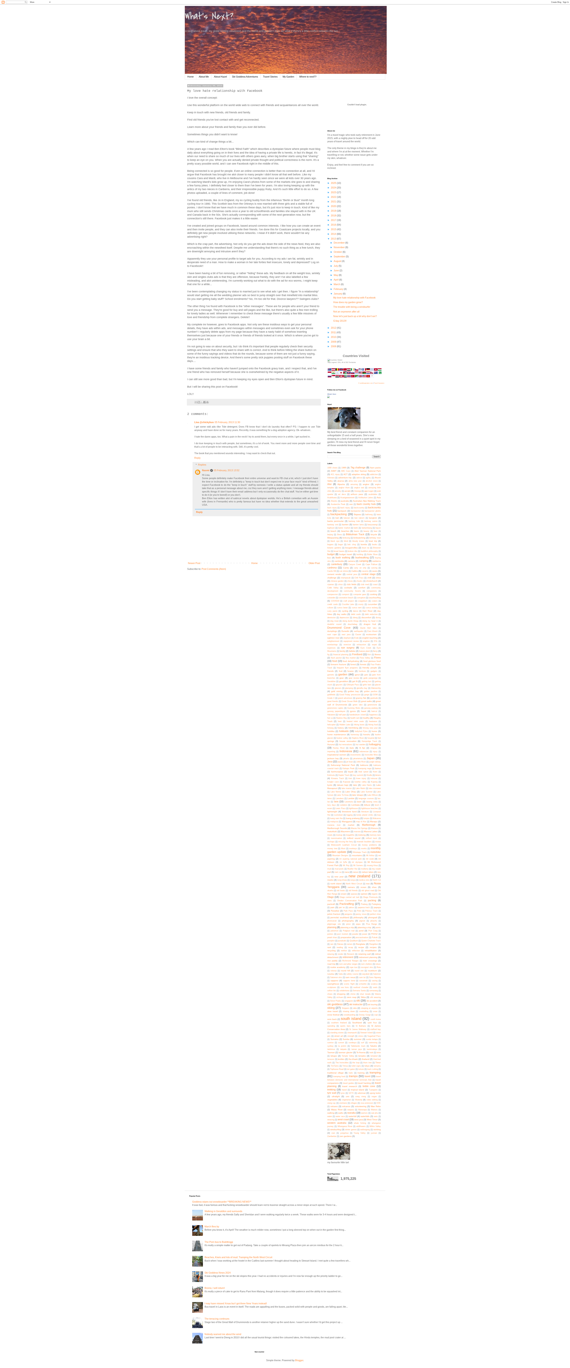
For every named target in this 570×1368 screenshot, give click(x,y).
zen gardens (346, 1136)
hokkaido (344, 731)
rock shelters (366, 964)
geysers (339, 685)
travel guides (348, 1083)
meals (329, 835)
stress (361, 1036)
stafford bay (375, 1029)
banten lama (358, 524)
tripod (344, 1090)
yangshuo (344, 1133)
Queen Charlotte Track (371, 941)
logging (349, 815)
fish (369, 654)
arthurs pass (357, 494)
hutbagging (375, 744)
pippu (358, 924)
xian (333, 1133)
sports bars (345, 1026)
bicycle (374, 534)
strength (350, 1036)
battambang (367, 528)
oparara (354, 894)
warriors (364, 1113)
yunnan (374, 1133)
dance (355, 611)
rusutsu (330, 974)
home (374, 731)
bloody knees (358, 541)
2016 (334, 224)
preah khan (332, 937)
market (351, 825)
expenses (331, 648)
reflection (356, 951)
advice (359, 478)
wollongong (365, 1129)
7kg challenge (358, 467)
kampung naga (364, 768)
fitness (378, 654)
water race (340, 1116)
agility (368, 478)
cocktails (348, 587)
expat (374, 644)
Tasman (331, 1052)
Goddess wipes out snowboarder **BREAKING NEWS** (221, 1201)
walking (330, 1113)
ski (358, 1000)
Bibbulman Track (355, 534)
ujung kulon (375, 1093)
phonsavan (332, 921)
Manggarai (347, 821)
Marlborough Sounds (337, 828)
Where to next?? (307, 76)
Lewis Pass (340, 808)
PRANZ (374, 934)
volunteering (360, 1106)
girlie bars (367, 685)
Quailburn (354, 941)
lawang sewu (371, 802)
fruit (340, 671)
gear (341, 678)
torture (361, 1069)
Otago (330, 897)
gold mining (337, 691)
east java (346, 634)
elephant (347, 638)
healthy (366, 718)
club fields (351, 584)
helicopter (331, 725)
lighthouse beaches (369, 808)
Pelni (359, 911)
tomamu (377, 1066)
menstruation (336, 838)
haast (363, 711)
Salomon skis (336, 977)
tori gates (351, 1069)
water (329, 1116)
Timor (378, 1062)
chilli (369, 577)
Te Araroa (360, 1052)
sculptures (331, 987)
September (340, 256)
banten (345, 524)
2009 (334, 342)
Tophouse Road (336, 1069)
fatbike (352, 651)
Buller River (372, 554)
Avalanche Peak (338, 504)
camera (351, 561)
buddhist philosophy (369, 551)
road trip (331, 964)
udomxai (362, 1093)
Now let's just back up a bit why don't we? (355, 316)
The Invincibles (342, 1062)
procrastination (362, 937)
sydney (330, 1046)
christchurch (371, 581)
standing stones (337, 1032)
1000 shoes (332, 468)
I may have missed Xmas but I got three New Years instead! (236, 1303)
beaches (345, 531)
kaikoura (364, 765)
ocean (363, 887)
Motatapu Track (360, 852)
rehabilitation (371, 950)
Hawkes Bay (341, 718)
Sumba (346, 1039)
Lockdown (338, 815)
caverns (365, 571)
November (339, 247)
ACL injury (335, 474)
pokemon (334, 931)
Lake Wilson (372, 795)
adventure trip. (345, 477)
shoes (329, 994)
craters (375, 601)
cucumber (372, 604)
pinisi (348, 924)
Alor (329, 484)
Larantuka (349, 802)
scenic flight (349, 984)
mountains (357, 855)
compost (345, 594)
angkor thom (344, 487)
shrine (353, 994)
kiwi (350, 778)
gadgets (373, 671)
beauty (366, 531)
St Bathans (361, 1026)
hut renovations (345, 744)
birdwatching (359, 538)
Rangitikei (373, 944)
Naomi (205, 470)
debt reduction (371, 614)
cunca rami (357, 607)
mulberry (364, 869)
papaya (377, 907)
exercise (347, 644)
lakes (329, 798)
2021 (334, 201)
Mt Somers (358, 865)
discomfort (366, 617)
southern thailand (339, 1023)
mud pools (339, 869)
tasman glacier (345, 1052)
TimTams (335, 1066)
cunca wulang (372, 607)
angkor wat (359, 487)
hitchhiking (353, 728)
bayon (378, 528)
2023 (334, 192)
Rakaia (340, 944)
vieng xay (331, 1103)
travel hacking (364, 1083)
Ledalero (343, 805)
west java (358, 1119)
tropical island (357, 1090)
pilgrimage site (334, 924)
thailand (365, 1059)
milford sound (353, 838)
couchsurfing (375, 597)
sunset (341, 1042)
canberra (376, 561)
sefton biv (331, 990)
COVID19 (335, 601)
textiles (341, 1059)
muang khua (372, 865)
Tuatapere (373, 1090)
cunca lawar (342, 607)
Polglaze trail (348, 931)
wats (376, 1116)
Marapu (373, 821)
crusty (361, 604)
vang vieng (360, 1096)
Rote (379, 967)
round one (359, 971)
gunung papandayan (336, 711)
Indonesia (345, 751)
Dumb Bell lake (368, 628)
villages (353, 1103)
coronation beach (346, 598)
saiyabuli (365, 974)
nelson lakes (367, 872)
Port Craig (372, 931)
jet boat (349, 762)
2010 (334, 337)
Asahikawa (332, 497)
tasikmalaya (372, 1049)
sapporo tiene (349, 981)
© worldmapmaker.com (365, 383)
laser (359, 801)
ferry (375, 651)
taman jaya (357, 1049)
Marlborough (368, 825)
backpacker (356, 511)
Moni (343, 848)
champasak (346, 578)
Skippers (345, 1008)
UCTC (351, 1093)
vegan (374, 1096)
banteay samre (370, 521)
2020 (334, 206)
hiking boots (359, 725)
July (336, 266)
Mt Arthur (370, 855)
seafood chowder (360, 987)
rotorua (334, 971)
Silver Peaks (335, 1001)
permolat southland (339, 917)
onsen (344, 894)
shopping (341, 994)
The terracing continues (217, 1319)
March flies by (212, 1226)
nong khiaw (342, 880)
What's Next (331, 394)
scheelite (362, 984)
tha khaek (353, 1059)
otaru (329, 900)
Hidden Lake (344, 725)
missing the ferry (345, 842)
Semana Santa (359, 990)
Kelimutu (331, 775)
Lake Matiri (360, 788)
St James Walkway (357, 1029)
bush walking (343, 557)
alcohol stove (371, 481)
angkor (366, 484)
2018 (334, 215)
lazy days (331, 805)
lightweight (332, 811)
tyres (343, 1093)
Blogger (299, 1360)
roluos (378, 964)
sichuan (339, 997)
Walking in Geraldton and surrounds (223, 1211)
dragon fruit (370, 624)
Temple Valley (348, 1056)
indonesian (364, 751)
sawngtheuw (333, 984)
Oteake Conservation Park (349, 900)
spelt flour (372, 1023)
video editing (372, 1100)
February (339, 289)
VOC (379, 1103)
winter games (351, 1129)
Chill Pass (359, 578)
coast (375, 584)
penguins (348, 914)
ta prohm (342, 1046)
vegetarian (346, 1100)
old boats (341, 890)
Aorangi (357, 491)
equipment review (351, 641)
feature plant (364, 651)
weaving (330, 1120)
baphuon (331, 528)
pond (361, 930)
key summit (358, 775)
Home (190, 76)
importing (331, 751)
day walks (341, 614)
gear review (354, 678)
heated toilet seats (355, 721)
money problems (369, 845)
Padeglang (376, 904)
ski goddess (335, 1004)
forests (363, 664)
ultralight (336, 1096)
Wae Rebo (376, 1106)
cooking (373, 594)
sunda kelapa (372, 1039)
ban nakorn (359, 518)
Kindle (369, 775)
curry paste (332, 611)
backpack (342, 511)
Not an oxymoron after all (346, 311)
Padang (364, 904)
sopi (376, 1015)
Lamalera (339, 798)
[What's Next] (328, 397)
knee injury (361, 778)
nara (347, 872)
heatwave (373, 721)
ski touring (372, 1004)
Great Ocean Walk (350, 701)
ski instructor (355, 1004)
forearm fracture (338, 664)
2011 (334, 332)
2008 (334, 346)
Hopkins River (358, 738)
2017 (334, 220)
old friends (353, 890)
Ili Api (362, 748)
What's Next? (209, 16)
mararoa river (334, 825)
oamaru (351, 887)
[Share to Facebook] (204, 402)
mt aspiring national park (350, 859)
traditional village (335, 1073)
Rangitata (360, 944)
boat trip (373, 541)
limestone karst (349, 811)
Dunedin (345, 631)
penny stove (361, 914)
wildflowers (361, 1126)
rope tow (353, 967)
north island (336, 883)
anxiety (338, 491)
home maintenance (336, 734)
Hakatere (331, 715)
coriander (331, 598)
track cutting (372, 1069)
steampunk (352, 1032)
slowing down (349, 1011)
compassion (332, 594)
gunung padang (371, 708)
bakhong (369, 514)
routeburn (372, 970)
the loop (355, 1062)
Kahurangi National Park (343, 765)
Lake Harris (367, 785)
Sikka (363, 997)
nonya (353, 880)
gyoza (353, 711)
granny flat (361, 698)
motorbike (375, 852)
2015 (334, 229)
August (338, 261)
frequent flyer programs (347, 668)
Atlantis (334, 501)
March (337, 284)
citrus (340, 584)
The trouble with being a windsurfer (351, 307)
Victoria (358, 1099)
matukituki (332, 831)
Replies (202, 464)
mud (329, 869)
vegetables (332, 1099)
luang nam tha (336, 818)
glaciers (338, 688)
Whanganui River (345, 1126)
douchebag (352, 624)
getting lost (366, 681)
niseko (330, 880)
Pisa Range (371, 924)
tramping (375, 1072)
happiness (373, 715)
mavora (357, 831)
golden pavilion (370, 691)
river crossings (370, 960)
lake (355, 785)
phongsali (372, 917)
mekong (362, 835)
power (364, 934)
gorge (366, 695)
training (361, 1073)
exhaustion (361, 644)
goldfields (331, 695)
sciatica (374, 984)
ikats (352, 748)
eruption (366, 641)
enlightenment (333, 641)
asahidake (372, 494)
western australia (336, 1123)
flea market (351, 658)
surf (362, 1042)
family (342, 651)
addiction (374, 474)
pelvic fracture (334, 914)
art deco (342, 494)
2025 (334, 183)
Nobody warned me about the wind (223, 1334)
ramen (349, 944)
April (336, 279)
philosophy (358, 917)
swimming (373, 1042)
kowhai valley (361, 782)
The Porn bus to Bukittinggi (219, 1242)
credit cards (332, 604)
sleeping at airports (369, 1008)
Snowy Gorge (365, 1015)
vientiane (343, 1103)
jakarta (346, 758)
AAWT (334, 471)
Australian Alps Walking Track (367, 501)
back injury (332, 508)
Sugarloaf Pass (374, 1036)
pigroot (362, 921)
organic (375, 894)
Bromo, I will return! (215, 1288)
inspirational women (336, 754)
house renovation (348, 741)
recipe (361, 947)
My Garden (288, 76)
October (338, 252)
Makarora (377, 818)
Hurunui (331, 744)
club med (365, 584)
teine (379, 1052)
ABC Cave (345, 471)
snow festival (333, 1015)
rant (329, 947)
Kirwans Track (337, 778)
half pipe (342, 715)
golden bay (353, 691)
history (341, 728)
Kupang (374, 782)
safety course (352, 974)
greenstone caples (335, 708)
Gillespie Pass (352, 685)
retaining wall (364, 954)
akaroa (340, 481)
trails (351, 1073)
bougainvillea (351, 547)
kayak (350, 771)
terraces (330, 1059)
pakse (351, 907)
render (340, 954)
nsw (368, 883)
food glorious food (372, 661)
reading (340, 947)
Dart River (367, 611)
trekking (331, 1089)
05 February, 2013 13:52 (226, 470)
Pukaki (375, 937)
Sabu (340, 974)
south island (351, 1018)
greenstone (372, 705)
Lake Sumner (367, 792)
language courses (366, 798)
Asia (379, 497)
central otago (368, 574)
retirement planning (368, 957)
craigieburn (362, 601)
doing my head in (370, 621)
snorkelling (363, 1011)
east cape (332, 634)
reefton (344, 951)
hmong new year (370, 728)
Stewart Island (366, 1032)
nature (355, 872)
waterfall (352, 1116)
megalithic (350, 835)
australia (345, 501)
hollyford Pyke (361, 731)
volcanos (346, 1106)
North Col (377, 880)
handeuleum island (357, 715)
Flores (377, 657)
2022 (334, 197)
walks (340, 1113)
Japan (371, 758)
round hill (345, 970)
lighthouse (353, 808)
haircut (374, 711)
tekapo (334, 1056)
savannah (363, 981)
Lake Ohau (350, 791)
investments (355, 755)
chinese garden (337, 581)
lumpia (366, 818)
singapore (349, 1001)
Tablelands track (358, 1046)
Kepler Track (343, 775)
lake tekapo (357, 795)
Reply (197, 458)
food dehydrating (351, 661)
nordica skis (364, 880)
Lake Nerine (336, 792)
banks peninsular (335, 521)
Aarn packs (375, 467)
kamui (378, 768)
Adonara (330, 478)
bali (337, 518)
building (360, 554)
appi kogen (369, 491)
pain (332, 907)
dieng (355, 617)
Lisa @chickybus (204, 422)
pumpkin (331, 941)
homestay (355, 734)
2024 (334, 187)
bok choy (351, 544)
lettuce (367, 805)
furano (350, 671)
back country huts (366, 504)
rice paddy (332, 960)
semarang (373, 990)
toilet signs (356, 1066)
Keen (375, 772)
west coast (343, 1119)
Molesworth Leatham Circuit (344, 845)
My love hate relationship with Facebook (354, 297)
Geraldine (331, 681)
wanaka (351, 1113)
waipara (350, 1110)
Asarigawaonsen (347, 497)
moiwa (378, 842)
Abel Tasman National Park (367, 471)
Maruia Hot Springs (359, 828)
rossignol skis (367, 967)
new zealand (359, 876)
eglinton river (333, 638)
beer (375, 531)
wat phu (374, 1113)
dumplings (332, 631)
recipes (373, 947)
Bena (339, 534)
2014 (334, 234)
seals (375, 987)
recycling (331, 950)
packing (372, 900)
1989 (343, 467)
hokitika (330, 731)
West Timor (372, 1119)
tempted (373, 1056)
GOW (375, 695)
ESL (376, 641)
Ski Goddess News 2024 (218, 1272)
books (374, 544)
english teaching (369, 638)
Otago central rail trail (349, 897)
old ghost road (367, 890)
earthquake (358, 631)
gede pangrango (370, 678)
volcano (334, 1106)
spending (331, 1026)
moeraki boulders (364, 842)
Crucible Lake (348, 604)
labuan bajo (343, 785)
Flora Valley (365, 658)
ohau (374, 887)
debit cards (356, 614)
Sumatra (334, 1039)
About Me (204, 76)
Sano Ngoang (375, 977)
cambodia (339, 561)
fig (328, 654)
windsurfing (335, 1129)
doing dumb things (350, 621)
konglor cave (333, 782)
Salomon (377, 974)
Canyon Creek (355, 564)
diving (378, 617)
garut (357, 674)
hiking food (373, 725)
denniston (331, 617)
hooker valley (342, 738)
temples (362, 1056)
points (378, 927)
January (338, 293)
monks (364, 848)
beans (356, 531)
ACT (345, 474)
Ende (356, 638)
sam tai (362, 977)
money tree (332, 848)
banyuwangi (373, 524)
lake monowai (375, 788)
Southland (357, 1022)
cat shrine (343, 571)
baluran (347, 518)
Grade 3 (330, 698)
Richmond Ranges (350, 961)
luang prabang (353, 818)
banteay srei (332, 524)
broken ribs (352, 551)
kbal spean (363, 772)
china (378, 577)
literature (365, 812)
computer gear (359, 594)
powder (355, 934)
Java (329, 761)
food (334, 661)
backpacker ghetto (373, 511)
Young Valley (360, 1133)
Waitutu (374, 1110)
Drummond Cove (339, 627)
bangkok (373, 518)
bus (329, 557)
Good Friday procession (349, 695)
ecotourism (371, 634)
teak (371, 1052)
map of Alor (361, 821)
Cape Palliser (371, 564)
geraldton (343, 681)
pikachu (373, 921)
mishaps (331, 842)
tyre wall (331, 1093)
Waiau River (337, 1109)
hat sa (330, 718)
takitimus (331, 1049)
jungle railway (375, 762)
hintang (330, 728)
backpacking (338, 514)
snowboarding (349, 1015)
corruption (361, 598)
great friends (332, 701)
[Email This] (196, 402)
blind (346, 541)
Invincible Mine (371, 755)
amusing (354, 484)
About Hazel (220, 76)
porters (330, 934)
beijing (330, 534)
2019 (334, 211)
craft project (348, 601)
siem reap (351, 997)
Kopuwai (346, 782)
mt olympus (357, 862)
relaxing (330, 954)
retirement (348, 957)
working (377, 1129)
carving (374, 568)
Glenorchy (376, 688)
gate (366, 675)
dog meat (334, 621)
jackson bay (333, 758)
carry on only (360, 568)
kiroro (378, 775)
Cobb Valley (333, 588)
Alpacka (341, 484)
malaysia (334, 821)
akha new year (355, 481)
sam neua (350, 977)
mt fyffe (343, 862)
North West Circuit (354, 884)
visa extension (367, 1103)
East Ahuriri (372, 631)
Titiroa (345, 1066)
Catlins (355, 571)
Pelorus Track (371, 911)
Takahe (373, 1046)
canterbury (336, 564)
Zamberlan (331, 1136)
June (336, 270)
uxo (347, 1096)
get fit (355, 681)
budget (331, 554)
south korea (375, 1019)
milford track (371, 838)
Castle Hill (331, 571)
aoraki (347, 491)
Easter (358, 634)
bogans (330, 544)
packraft (331, 904)
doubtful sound (334, 624)
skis (355, 1008)
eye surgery (347, 647)
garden (342, 674)
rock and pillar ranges (348, 964)
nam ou (338, 872)
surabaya (352, 1042)
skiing (331, 1007)
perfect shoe (375, 914)
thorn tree (367, 1062)
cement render (334, 574)
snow (375, 1011)
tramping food (339, 1076)
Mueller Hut (352, 869)
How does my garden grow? (348, 302)
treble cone (369, 1086)
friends (330, 671)
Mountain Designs (340, 855)
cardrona (332, 567)
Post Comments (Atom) (214, 569)
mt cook (370, 859)
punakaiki (342, 941)
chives (350, 581)
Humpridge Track (369, 741)
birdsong (346, 538)
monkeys (353, 848)
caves (374, 571)
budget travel (345, 554)
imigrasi (373, 748)
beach (333, 531)
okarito (330, 890)
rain (331, 944)
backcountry (359, 508)
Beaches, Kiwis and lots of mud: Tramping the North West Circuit (238, 1257)
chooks (359, 581)
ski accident (371, 1001)
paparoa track (364, 907)
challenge (331, 577)
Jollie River (361, 762)
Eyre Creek (366, 648)
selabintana (344, 990)
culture (330, 607)
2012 (334, 328)
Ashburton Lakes (365, 497)
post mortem (342, 934)
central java (351, 574)
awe (351, 504)
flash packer (336, 658)
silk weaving (375, 997)
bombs (364, 544)
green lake (357, 705)
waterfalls (365, 1116)
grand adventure (345, 698)
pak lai (342, 907)
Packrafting (346, 903)
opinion (364, 894)
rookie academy (337, 967)
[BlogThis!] (198, 402)
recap (350, 947)
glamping (349, 688)
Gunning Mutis (353, 708)
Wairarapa (362, 1110)
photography (348, 921)
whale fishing (360, 1123)
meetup (339, 835)
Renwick (350, 954)
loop (379, 815)
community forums (352, 591)
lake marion (347, 788)
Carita (346, 568)
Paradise (335, 911)
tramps (353, 1076)
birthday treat (375, 538)
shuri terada (365, 994)
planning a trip (347, 927)
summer (358, 1039)
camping (363, 561)
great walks (366, 701)
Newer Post (194, 563)
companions (371, 591)
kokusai (374, 778)
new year (339, 876)
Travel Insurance (379, 383)
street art (338, 1036)
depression (344, 617)
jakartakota (358, 758)
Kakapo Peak (348, 768)
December (339, 242)
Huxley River (339, 748)
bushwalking (362, 557)
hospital (371, 738)
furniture (362, 671)
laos (336, 801)
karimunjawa (337, 771)
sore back (332, 1019)
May (336, 275)
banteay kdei (354, 521)
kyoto (329, 785)
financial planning (340, 654)
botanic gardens (334, 548)
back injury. (345, 508)
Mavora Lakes (370, 831)
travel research (349, 1086)
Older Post (314, 563)
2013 (334, 238)
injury (375, 751)
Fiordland (357, 654)
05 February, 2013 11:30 (227, 422)
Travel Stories (270, 76)
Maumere (345, 831)
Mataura (374, 828)
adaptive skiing (359, 474)
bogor (340, 544)
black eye (335, 541)
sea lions (345, 987)
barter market (344, 528)
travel (367, 1076)
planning (332, 927)
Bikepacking (333, 538)
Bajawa (357, 514)
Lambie (350, 798)
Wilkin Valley (375, 1126)
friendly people (369, 667)
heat (340, 721)
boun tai (365, 548)
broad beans (339, 551)
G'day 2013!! (339, 321)
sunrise (330, 1042)
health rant (354, 718)
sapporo (334, 980)
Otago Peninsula (370, 897)
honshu (366, 734)
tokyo (367, 1066)
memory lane (375, 835)
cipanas (330, 584)
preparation (346, 937)
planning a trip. (365, 927)
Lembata (355, 805)
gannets (330, 675)
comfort (361, 587)
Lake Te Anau (343, 795)
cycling (345, 611)
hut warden (360, 744)
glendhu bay (362, 688)
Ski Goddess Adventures (245, 76)
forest (353, 664)
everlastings (332, 644)
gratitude (374, 698)
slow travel (332, 1011)
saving (374, 981)
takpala (343, 1049)
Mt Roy (346, 865)
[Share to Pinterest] (207, 402)
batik (356, 528)
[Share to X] (201, 402)
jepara (340, 762)
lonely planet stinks (364, 815)
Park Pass (348, 911)
